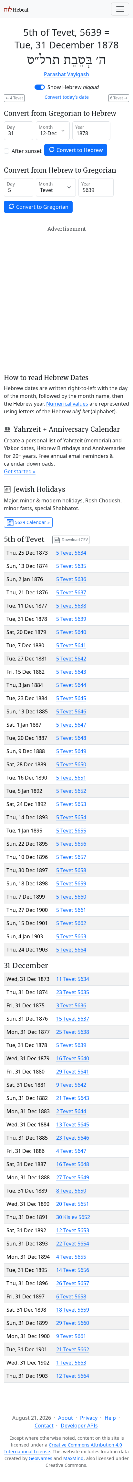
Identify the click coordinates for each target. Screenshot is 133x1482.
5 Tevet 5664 (71, 949)
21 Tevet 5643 (72, 1098)
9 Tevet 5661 (71, 1336)
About (65, 1417)
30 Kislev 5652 (73, 1217)
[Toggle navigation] (120, 9)
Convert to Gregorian (41, 206)
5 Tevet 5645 (71, 698)
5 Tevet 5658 (71, 870)
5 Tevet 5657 (71, 857)
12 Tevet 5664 (72, 1375)
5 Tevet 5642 (71, 658)
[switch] (40, 87)
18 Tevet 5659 (72, 1309)
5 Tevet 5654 (71, 817)
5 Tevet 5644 (71, 685)
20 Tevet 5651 (72, 1203)
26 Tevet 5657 (72, 1283)
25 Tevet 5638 (72, 1031)
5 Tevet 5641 (71, 645)
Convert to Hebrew (79, 150)
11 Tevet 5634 (72, 979)
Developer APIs (79, 1425)
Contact (44, 1425)
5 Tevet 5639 (71, 618)
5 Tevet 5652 (71, 790)
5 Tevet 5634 (71, 552)
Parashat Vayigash (66, 74)
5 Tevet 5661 (71, 909)
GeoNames (40, 1458)
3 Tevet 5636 (71, 1005)
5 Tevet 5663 (71, 936)
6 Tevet (119, 98)
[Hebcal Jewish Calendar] (16, 9)
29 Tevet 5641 (72, 1071)
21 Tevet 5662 (72, 1349)
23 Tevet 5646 (72, 1137)
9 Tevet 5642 (71, 1084)
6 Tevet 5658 (71, 1296)
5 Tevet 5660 (71, 896)
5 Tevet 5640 (71, 632)
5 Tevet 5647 (71, 724)
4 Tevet (14, 98)
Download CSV (74, 539)
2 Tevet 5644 (71, 1111)
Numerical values (67, 403)
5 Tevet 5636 (71, 579)
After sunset (27, 151)
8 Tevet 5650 (71, 1190)
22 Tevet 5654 (72, 1243)
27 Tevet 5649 (72, 1177)
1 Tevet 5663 (71, 1362)
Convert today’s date (67, 97)
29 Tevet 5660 (72, 1322)
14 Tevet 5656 (72, 1270)
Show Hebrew (73, 87)
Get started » (20, 471)
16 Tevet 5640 (72, 1058)
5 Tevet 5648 (71, 737)
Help (110, 1417)
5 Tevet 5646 (71, 711)
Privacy (88, 1417)
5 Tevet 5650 (71, 764)
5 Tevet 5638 (71, 605)
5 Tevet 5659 (71, 883)
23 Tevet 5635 (72, 992)
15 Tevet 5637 (72, 1018)
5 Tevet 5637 (71, 592)
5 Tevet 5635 (71, 566)
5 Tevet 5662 (71, 923)
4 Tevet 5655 (71, 1256)
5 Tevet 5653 (71, 804)
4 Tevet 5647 (71, 1150)
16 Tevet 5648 (72, 1164)
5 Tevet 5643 (71, 671)
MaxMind (73, 1458)
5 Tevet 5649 (71, 751)
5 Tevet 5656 (71, 843)
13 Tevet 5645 (72, 1124)
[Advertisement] (66, 299)
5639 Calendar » (32, 522)
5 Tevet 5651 (71, 777)
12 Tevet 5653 (72, 1230)
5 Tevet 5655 (71, 830)
